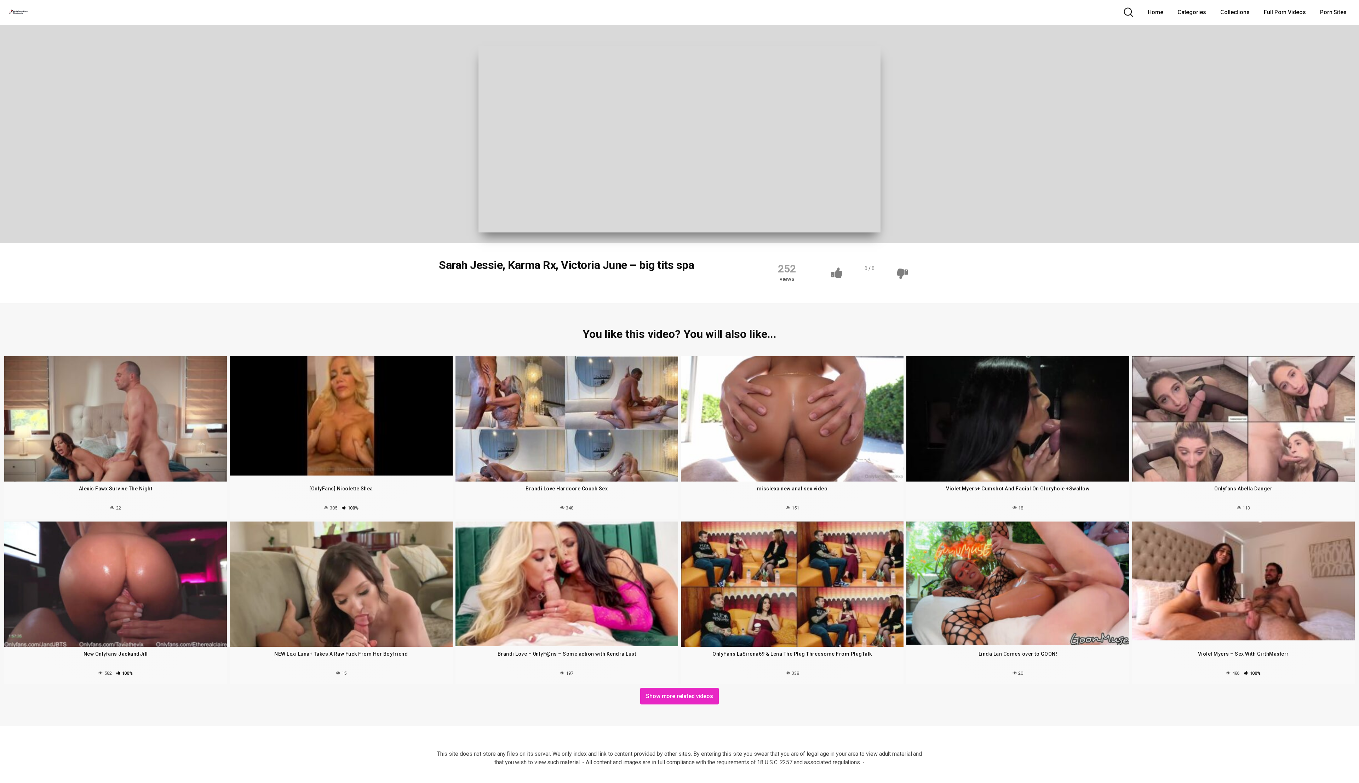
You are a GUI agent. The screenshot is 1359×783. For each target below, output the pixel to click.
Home (1155, 12)
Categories (1191, 12)
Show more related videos (679, 696)
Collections (1235, 12)
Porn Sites (1333, 12)
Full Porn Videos (1285, 12)
